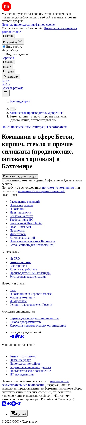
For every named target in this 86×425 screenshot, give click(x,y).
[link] (8, 71)
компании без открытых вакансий (41, 191)
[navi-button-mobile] (6, 93)
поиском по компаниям (58, 187)
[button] (6, 80)
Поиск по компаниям (16, 127)
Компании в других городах (20, 176)
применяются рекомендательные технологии (35, 383)
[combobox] (19, 413)
